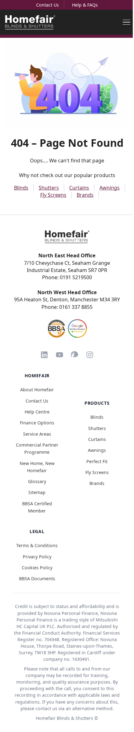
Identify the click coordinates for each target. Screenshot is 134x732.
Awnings (109, 187)
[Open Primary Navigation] (126, 22)
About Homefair (37, 390)
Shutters (49, 187)
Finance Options (37, 423)
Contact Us (47, 5)
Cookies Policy (37, 568)
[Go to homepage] (67, 237)
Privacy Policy (37, 557)
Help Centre (37, 412)
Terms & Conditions (37, 545)
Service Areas (37, 434)
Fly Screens (53, 194)
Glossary (37, 481)
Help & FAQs (85, 5)
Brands (85, 194)
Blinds (21, 187)
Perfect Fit (97, 461)
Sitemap (36, 492)
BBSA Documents (37, 578)
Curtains (79, 187)
